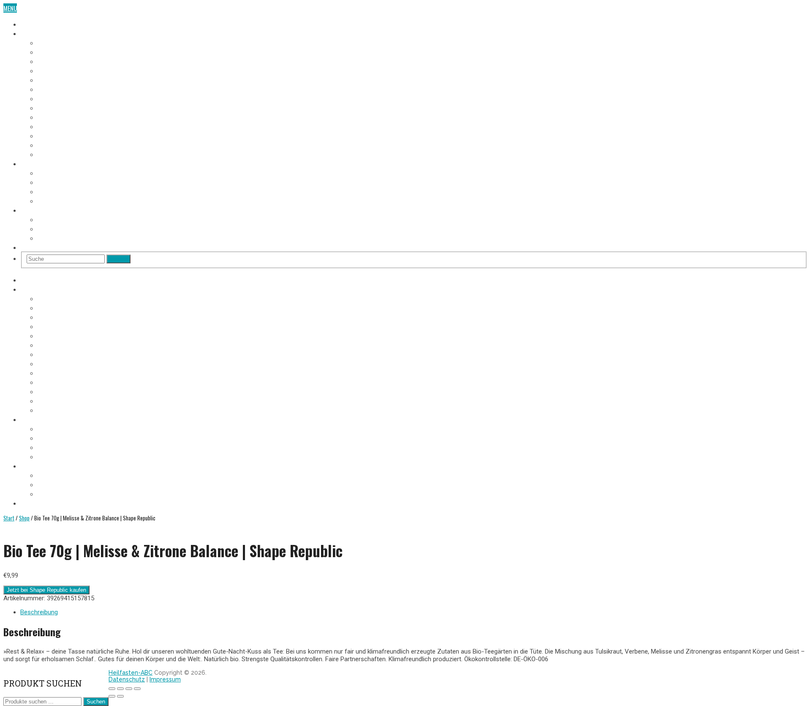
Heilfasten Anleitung (48, 163)
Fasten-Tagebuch (43, 33)
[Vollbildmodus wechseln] (120, 688)
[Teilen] (128, 688)
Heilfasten (34, 23)
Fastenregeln (55, 181)
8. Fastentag (54, 107)
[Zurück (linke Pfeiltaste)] (112, 696)
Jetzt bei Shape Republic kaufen (46, 590)
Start (8, 518)
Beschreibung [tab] (39, 612)
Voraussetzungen (61, 172)
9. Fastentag (54, 116)
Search (118, 259)
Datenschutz (127, 679)
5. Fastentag (54, 79)
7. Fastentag (53, 98)
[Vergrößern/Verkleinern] (112, 688)
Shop (27, 247)
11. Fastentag (54, 135)
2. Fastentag (54, 51)
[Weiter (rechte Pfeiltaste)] (120, 696)
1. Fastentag (53, 42)
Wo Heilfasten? (57, 219)
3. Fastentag (54, 61)
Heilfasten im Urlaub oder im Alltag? (86, 237)
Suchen (96, 701)
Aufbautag (51, 154)
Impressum (165, 679)
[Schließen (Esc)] (137, 688)
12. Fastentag (55, 144)
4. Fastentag (54, 70)
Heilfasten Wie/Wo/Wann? (55, 209)
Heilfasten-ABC (130, 672)
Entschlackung (58, 200)
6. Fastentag (54, 88)
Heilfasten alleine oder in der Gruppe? (88, 228)
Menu (10, 8)
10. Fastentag (55, 126)
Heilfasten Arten (59, 191)
